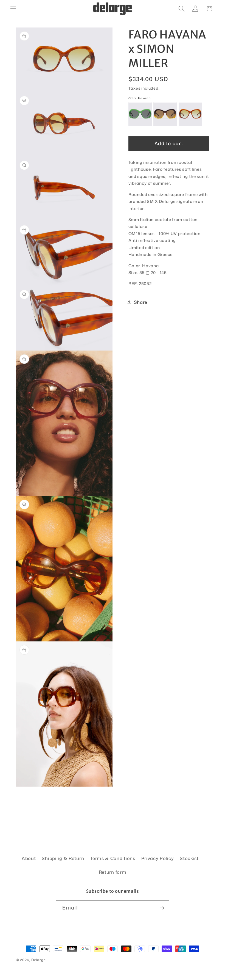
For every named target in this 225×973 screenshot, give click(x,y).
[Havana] (190, 114)
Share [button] (140, 302)
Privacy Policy (157, 858)
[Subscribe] (162, 907)
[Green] (140, 114)
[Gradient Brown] (165, 114)
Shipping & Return (63, 858)
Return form (112, 872)
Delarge (38, 959)
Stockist (189, 858)
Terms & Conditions (112, 858)
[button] (13, 9)
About (29, 858)
